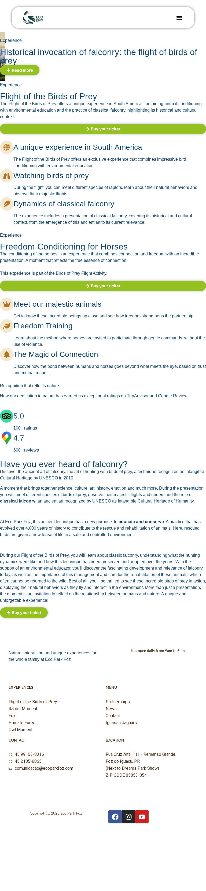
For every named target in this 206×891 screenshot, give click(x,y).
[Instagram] (128, 816)
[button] (179, 17)
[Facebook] (115, 816)
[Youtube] (142, 816)
